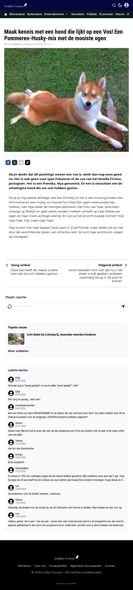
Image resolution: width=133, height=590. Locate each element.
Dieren (120, 14)
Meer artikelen (18, 351)
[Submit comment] (123, 306)
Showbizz (77, 14)
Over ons (40, 565)
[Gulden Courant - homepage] (15, 5)
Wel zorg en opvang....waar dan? (24, 399)
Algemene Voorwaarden (86, 565)
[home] (5, 14)
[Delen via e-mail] (21, 162)
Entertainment (54, 14)
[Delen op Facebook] (8, 162)
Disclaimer (24, 565)
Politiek (92, 14)
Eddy (17, 377)
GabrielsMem (22, 468)
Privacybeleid (58, 565)
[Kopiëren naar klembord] (27, 162)
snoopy (19, 454)
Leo (17, 486)
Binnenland (17, 14)
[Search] (114, 5)
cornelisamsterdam (25, 405)
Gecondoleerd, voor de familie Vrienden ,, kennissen (34, 493)
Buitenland (34, 14)
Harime (19, 423)
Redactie (17, 44)
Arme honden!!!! (16, 462)
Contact (110, 565)
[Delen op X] (14, 162)
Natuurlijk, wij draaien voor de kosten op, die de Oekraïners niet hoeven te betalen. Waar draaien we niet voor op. (65, 507)
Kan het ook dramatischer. (21, 448)
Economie (106, 14)
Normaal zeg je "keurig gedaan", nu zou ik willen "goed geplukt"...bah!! (43, 385)
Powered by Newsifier (66, 583)
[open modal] (126, 5)
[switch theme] (120, 5)
